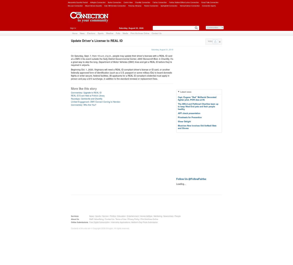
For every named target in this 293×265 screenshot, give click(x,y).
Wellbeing (158, 216)
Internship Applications (120, 222)
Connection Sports (209, 5)
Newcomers (168, 216)
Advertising (99, 219)
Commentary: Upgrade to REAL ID (86, 92)
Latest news (185, 91)
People (178, 216)
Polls (118, 33)
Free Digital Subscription (99, 222)
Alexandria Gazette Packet (78, 2)
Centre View (128, 2)
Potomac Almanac (135, 5)
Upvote (215, 42)
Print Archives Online (139, 33)
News (82, 33)
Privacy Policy (133, 219)
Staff (91, 219)
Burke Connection (114, 2)
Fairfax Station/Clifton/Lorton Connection (184, 2)
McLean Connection (75, 5)
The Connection (89, 19)
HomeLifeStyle (146, 216)
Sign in (73, 28)
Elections (91, 33)
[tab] (199, 91)
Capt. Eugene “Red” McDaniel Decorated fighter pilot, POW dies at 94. (197, 98)
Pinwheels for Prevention (190, 117)
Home (74, 33)
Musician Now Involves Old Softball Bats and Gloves (197, 127)
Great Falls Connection (209, 2)
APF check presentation (189, 113)
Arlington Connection (97, 2)
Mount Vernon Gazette (93, 5)
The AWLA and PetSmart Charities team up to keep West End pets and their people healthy (198, 106)
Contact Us (157, 33)
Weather (109, 33)
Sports (101, 33)
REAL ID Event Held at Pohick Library (88, 95)
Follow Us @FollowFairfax (191, 179)
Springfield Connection (169, 5)
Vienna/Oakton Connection (190, 5)
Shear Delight (184, 121)
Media (125, 33)
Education (121, 216)
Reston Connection (151, 5)
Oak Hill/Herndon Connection (115, 5)
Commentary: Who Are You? (83, 104)
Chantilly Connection (142, 2)
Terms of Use (121, 219)
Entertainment (133, 216)
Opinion (105, 216)
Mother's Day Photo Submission (144, 222)
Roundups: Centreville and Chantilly (86, 98)
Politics (113, 216)
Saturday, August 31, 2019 (162, 49)
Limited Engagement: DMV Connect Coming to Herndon (95, 101)
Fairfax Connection (160, 2)
